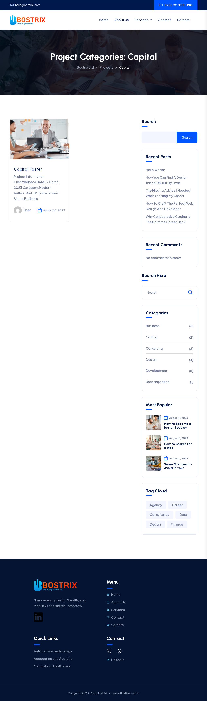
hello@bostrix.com (27, 5)
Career (177, 505)
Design (151, 359)
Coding (151, 337)
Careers (183, 20)
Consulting (154, 348)
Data (183, 514)
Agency (156, 505)
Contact (164, 20)
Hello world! (155, 170)
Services (141, 20)
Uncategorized (158, 382)
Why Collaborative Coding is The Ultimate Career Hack (168, 219)
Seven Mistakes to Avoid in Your (178, 466)
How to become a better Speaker (177, 425)
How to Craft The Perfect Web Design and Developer (169, 206)
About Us (121, 20)
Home (103, 20)
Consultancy (159, 514)
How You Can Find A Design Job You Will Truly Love (166, 180)
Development (156, 370)
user (27, 210)
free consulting (178, 5)
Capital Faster (28, 169)
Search (149, 121)
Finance (177, 524)
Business (152, 326)
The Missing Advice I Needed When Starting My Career (168, 193)
